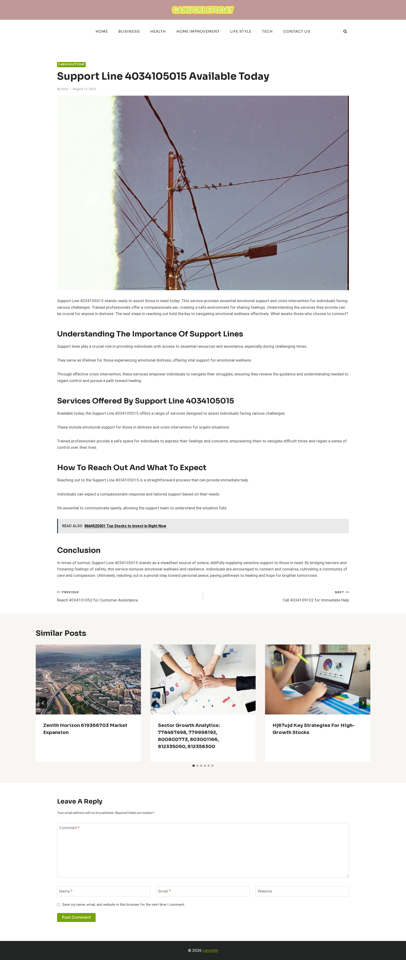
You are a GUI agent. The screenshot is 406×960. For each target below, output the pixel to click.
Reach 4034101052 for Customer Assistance (97, 596)
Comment (69, 828)
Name (66, 891)
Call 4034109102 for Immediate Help (316, 596)
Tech (267, 31)
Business (129, 31)
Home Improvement (198, 31)
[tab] (193, 766)
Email (164, 891)
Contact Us (296, 31)
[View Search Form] (345, 31)
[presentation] (88, 679)
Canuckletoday (71, 64)
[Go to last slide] (43, 703)
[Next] (363, 703)
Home (102, 31)
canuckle (210, 950)
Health (158, 31)
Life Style (240, 31)
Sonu (64, 89)
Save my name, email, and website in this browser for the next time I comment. (123, 904)
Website (265, 891)
